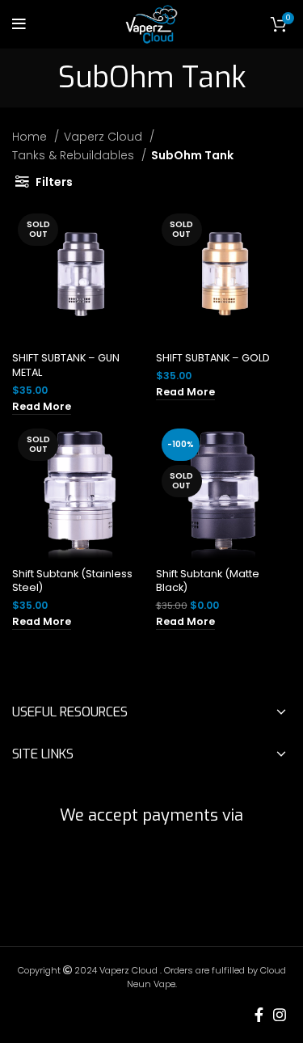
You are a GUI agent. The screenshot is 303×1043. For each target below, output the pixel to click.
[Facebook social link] (259, 1015)
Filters (54, 182)
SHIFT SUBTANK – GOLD (213, 358)
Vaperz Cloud (104, 137)
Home (31, 137)
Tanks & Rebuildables (74, 155)
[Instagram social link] (279, 1015)
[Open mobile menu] (19, 24)
